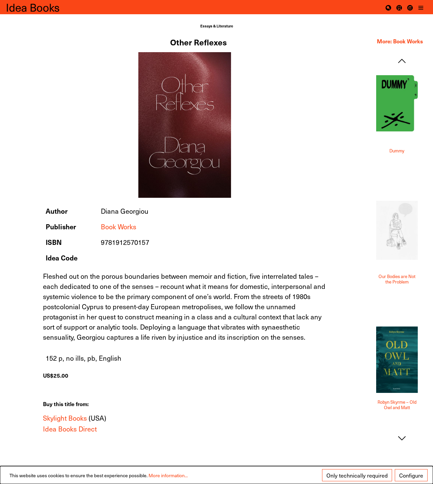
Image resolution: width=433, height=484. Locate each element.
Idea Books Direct (70, 429)
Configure (411, 475)
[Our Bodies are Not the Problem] (397, 230)
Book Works (118, 227)
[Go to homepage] (40, 7)
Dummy (396, 151)
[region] (185, 125)
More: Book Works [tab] (400, 41)
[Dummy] (397, 103)
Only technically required (357, 475)
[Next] (402, 438)
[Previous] (402, 61)
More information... (168, 475)
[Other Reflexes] (184, 125)
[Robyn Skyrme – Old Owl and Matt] (397, 360)
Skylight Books (65, 418)
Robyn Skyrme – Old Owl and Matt (397, 405)
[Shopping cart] (399, 7)
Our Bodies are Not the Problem (397, 279)
